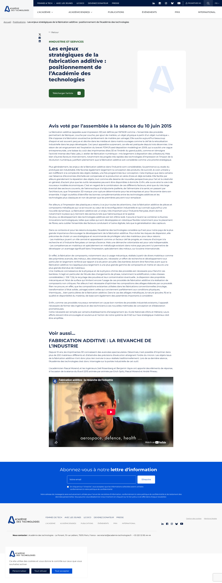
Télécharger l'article (63, 93)
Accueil (7, 22)
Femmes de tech (53, 517)
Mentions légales (210, 518)
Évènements (149, 12)
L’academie (50, 523)
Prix (177, 12)
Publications (116, 12)
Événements (103, 523)
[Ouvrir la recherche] (208, 3)
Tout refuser (40, 571)
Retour (55, 32)
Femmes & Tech (44, 3)
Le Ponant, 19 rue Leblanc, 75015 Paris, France (75, 535)
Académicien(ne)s (79, 12)
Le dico (80, 3)
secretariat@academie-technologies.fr (114, 535)
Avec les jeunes (64, 3)
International (207, 12)
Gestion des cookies (193, 518)
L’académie (43, 12)
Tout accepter (62, 571)
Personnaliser (19, 571)
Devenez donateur (98, 3)
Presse (115, 3)
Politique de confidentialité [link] (16, 576)
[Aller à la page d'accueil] (23, 520)
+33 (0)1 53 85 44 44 (142, 535)
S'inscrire (146, 479)
